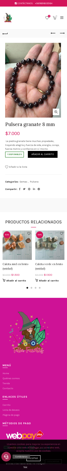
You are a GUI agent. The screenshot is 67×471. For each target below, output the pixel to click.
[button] (6, 457)
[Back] (5, 33)
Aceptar (33, 458)
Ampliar (56, 112)
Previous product (53, 33)
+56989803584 (44, 3)
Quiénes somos (11, 378)
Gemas (23, 181)
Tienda (6, 383)
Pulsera (34, 181)
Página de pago (11, 415)
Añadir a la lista (18, 166)
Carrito (6, 404)
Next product (62, 33)
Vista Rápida (29, 240)
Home (6, 373)
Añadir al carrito (42, 154)
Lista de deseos (49, 16)
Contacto (8, 388)
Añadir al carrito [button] (16, 280)
